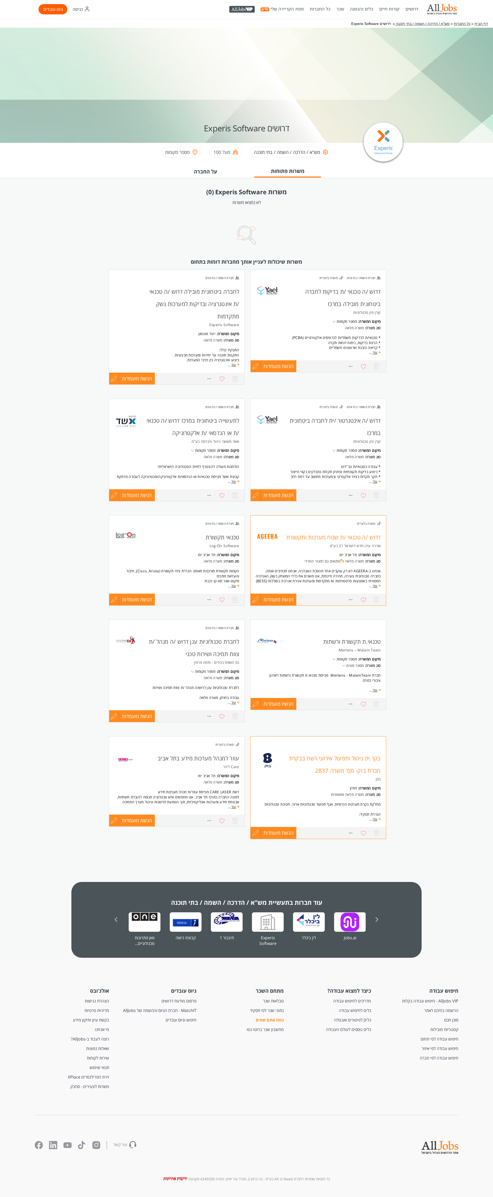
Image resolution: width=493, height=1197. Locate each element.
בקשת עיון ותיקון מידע (91, 1020)
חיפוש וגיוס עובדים (181, 1020)
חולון (353, 788)
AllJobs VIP (242, 10)
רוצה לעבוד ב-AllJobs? (90, 1039)
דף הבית (481, 24)
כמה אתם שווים (270, 1020)
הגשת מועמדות (278, 366)
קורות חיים (389, 9)
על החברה (205, 171)
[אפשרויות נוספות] (350, 366)
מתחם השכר (270, 990)
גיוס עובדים (53, 9)
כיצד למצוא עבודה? (349, 990)
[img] (441, 9)
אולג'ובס (99, 990)
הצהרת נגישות (97, 1001)
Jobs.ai (350, 938)
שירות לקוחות (98, 1058)
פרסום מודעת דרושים (179, 1001)
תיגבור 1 (227, 938)
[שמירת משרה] (363, 366)
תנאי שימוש (99, 1067)
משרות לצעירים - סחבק (89, 1086)
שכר (340, 9)
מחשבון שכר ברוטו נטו (265, 1029)
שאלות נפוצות (97, 1048)
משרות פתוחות (288, 171)
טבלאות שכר (273, 1001)
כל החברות (320, 9)
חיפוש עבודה (443, 990)
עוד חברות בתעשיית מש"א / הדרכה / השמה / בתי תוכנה (246, 902)
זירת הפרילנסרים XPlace (88, 1077)
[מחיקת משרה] (376, 366)
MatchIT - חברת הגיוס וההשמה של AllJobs (159, 1010)
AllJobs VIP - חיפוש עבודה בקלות (430, 1001)
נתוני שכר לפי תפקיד (267, 1010)
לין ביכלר (309, 938)
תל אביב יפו (348, 554)
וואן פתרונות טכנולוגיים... (145, 940)
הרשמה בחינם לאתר (441, 1010)
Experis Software (268, 940)
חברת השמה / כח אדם (361, 278)
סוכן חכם (451, 1020)
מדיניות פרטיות (96, 1010)
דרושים (411, 9)
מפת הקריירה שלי (287, 9)
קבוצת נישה (186, 938)
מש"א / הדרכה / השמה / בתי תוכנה (422, 24)
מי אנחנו (102, 1029)
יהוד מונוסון (206, 333)
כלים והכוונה (361, 9)
